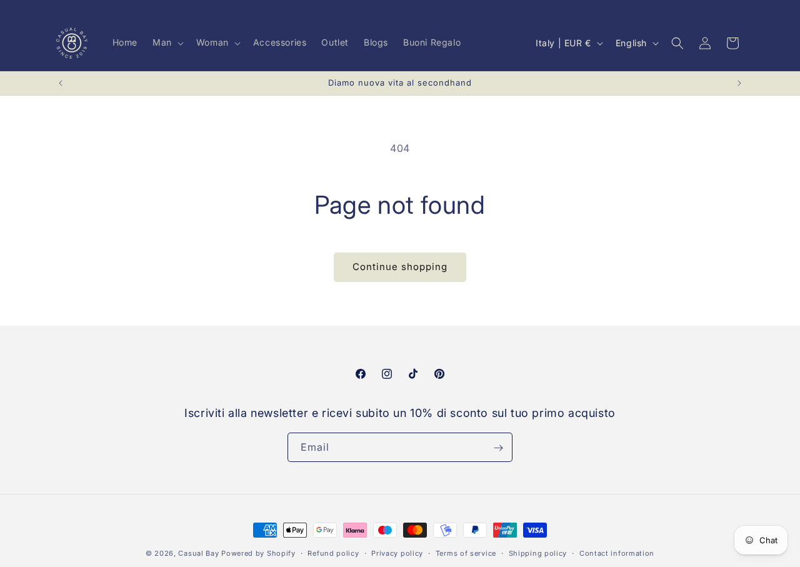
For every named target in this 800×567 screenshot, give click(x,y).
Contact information (616, 552)
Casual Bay (198, 553)
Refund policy (333, 552)
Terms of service (466, 552)
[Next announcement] (739, 83)
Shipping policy (538, 552)
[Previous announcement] (60, 83)
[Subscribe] (498, 448)
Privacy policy (397, 552)
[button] (167, 42)
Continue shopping (400, 267)
